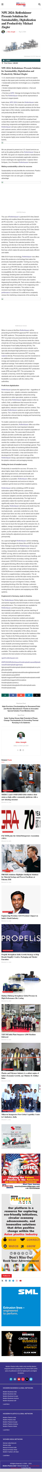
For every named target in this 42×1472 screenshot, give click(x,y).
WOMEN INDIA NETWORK (13, 1439)
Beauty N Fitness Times (10, 1449)
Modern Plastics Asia (9, 1419)
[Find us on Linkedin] (9, 1281)
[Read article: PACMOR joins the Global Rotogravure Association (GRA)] (21, 819)
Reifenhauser (23, 162)
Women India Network (9, 1443)
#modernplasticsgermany (14, 665)
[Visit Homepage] (21, 4)
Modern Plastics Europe (10, 1422)
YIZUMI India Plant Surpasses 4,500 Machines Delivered (18, 1035)
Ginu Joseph (11, 32)
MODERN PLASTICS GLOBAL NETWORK (18, 1414)
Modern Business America (11, 1398)
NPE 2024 (13, 102)
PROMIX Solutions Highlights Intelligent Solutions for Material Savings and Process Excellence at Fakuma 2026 (19, 877)
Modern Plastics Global (10, 1426)
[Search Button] (39, 4)
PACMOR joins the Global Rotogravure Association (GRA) (20, 836)
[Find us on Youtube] (20, 1281)
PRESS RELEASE (8, 790)
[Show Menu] (2, 4)
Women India (7, 1445)
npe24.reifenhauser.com (9, 658)
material (4, 356)
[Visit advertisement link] (21, 1172)
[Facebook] (15, 1379)
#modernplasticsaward (27, 662)
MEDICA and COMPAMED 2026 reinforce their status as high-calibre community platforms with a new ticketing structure (19, 797)
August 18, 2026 (6, 921)
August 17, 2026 (6, 962)
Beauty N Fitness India (10, 1447)
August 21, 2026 (6, 882)
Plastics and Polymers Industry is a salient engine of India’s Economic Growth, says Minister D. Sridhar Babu (20, 1075)
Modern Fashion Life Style (11, 1452)
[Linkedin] (11, 1379)
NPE (12, 93)
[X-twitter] (27, 1379)
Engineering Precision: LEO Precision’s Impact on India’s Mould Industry (19, 916)
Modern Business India (10, 1392)
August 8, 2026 (6, 1080)
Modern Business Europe (10, 1396)
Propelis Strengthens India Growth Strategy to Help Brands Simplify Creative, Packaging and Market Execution (20, 957)
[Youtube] (19, 1379)
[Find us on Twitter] (2, 1281)
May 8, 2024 (22, 32)
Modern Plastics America (10, 1424)
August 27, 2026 (6, 802)
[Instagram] (23, 1379)
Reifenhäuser (13, 96)
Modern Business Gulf (9, 1400)
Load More (6, 1404)
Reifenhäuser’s (14, 217)
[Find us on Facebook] (6, 1281)
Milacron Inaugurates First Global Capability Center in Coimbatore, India (20, 1115)
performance (5, 292)
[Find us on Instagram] (17, 1281)
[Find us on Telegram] (13, 1281)
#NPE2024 (5, 662)
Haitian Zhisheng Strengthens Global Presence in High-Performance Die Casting (19, 996)
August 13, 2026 (6, 1000)
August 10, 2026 (6, 1039)
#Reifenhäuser (14, 662)
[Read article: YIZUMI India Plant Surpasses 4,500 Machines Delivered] (21, 1018)
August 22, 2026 (6, 841)
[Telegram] (31, 1379)
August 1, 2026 (6, 1119)
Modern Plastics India (9, 1417)
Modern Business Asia (9, 1394)
